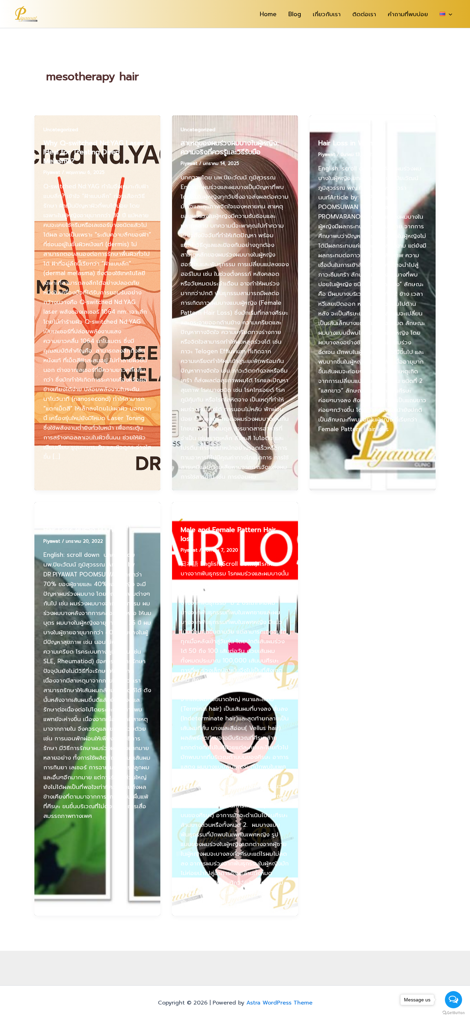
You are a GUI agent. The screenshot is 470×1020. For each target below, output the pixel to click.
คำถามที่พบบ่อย (408, 14)
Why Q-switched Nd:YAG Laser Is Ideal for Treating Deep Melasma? (97, 152)
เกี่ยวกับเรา (327, 14)
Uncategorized (60, 129)
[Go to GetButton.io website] (453, 1013)
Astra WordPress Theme (279, 1003)
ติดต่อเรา (364, 14)
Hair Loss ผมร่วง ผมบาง (80, 529)
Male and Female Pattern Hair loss (228, 534)
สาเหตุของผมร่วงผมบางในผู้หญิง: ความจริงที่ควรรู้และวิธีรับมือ (230, 147)
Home (268, 14)
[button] (448, 14)
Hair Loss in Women (350, 143)
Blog (294, 14)
